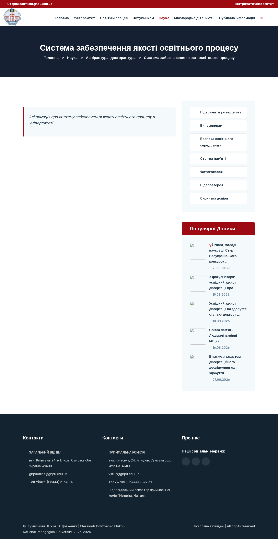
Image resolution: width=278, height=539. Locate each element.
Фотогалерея (211, 172)
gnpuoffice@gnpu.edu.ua (48, 474)
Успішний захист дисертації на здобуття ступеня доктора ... (227, 309)
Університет (84, 18)
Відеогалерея (211, 185)
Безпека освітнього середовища (216, 142)
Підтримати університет (254, 4)
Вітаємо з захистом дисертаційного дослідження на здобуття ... (225, 365)
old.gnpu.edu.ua (40, 4)
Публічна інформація (237, 18)
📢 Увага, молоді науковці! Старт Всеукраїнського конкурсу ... (223, 253)
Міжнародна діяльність (194, 18)
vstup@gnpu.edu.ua (123, 474)
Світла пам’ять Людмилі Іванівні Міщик (223, 335)
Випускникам (211, 126)
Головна (62, 18)
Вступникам (143, 18)
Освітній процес (114, 18)
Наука (164, 18)
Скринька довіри (214, 198)
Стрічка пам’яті (213, 159)
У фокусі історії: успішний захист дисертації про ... (222, 282)
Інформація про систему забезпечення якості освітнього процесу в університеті (92, 119)
